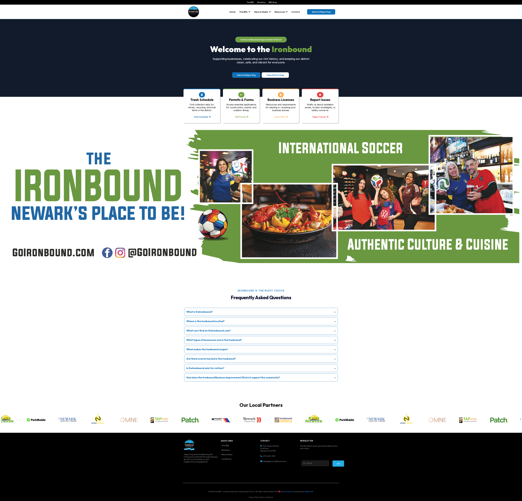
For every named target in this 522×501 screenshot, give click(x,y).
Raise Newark (288, 492)
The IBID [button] (243, 11)
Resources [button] (280, 11)
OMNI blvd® (308, 492)
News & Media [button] (261, 11)
